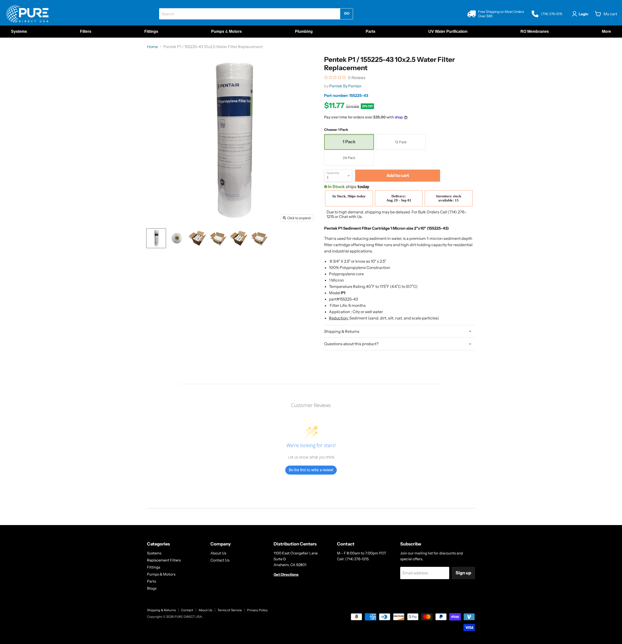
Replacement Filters (164, 560)
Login (583, 14)
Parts (151, 581)
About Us (218, 553)
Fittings (153, 567)
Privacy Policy (257, 610)
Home (152, 46)
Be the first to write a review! (311, 470)
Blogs (151, 588)
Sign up (463, 573)
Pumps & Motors (161, 574)
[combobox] (249, 13)
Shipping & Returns (161, 610)
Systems (154, 553)
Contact (187, 610)
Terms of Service (229, 610)
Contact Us (219, 560)
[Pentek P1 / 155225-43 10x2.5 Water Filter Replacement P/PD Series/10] (156, 238)
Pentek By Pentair (345, 86)
